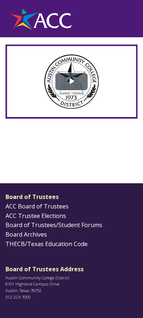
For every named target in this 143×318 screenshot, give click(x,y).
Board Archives (26, 234)
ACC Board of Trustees (37, 206)
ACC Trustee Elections (36, 216)
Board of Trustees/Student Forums (54, 225)
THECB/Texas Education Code (47, 244)
